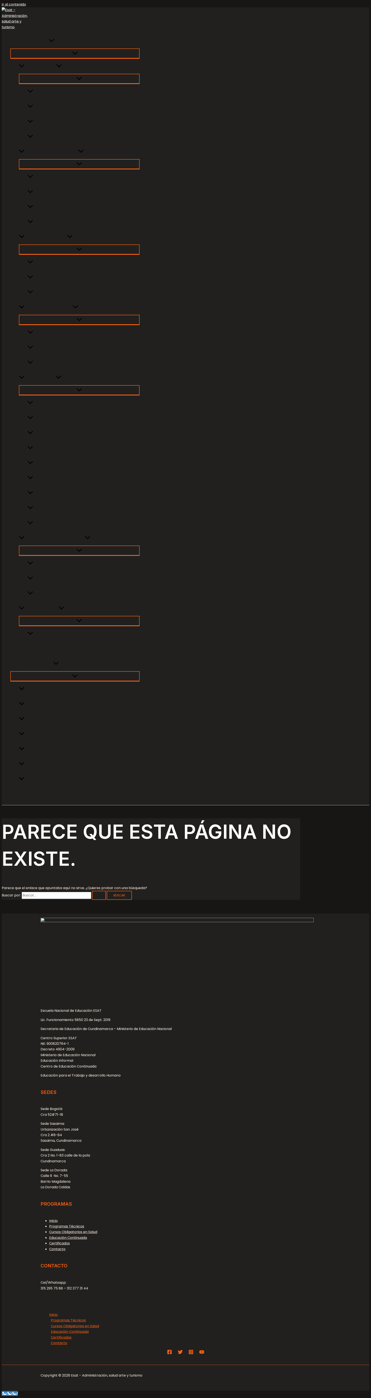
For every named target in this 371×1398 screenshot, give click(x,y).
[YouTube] (201, 1353)
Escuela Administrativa (45, 237)
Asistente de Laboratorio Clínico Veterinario (73, 478)
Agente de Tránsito (51, 277)
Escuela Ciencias (40, 377)
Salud (29, 779)
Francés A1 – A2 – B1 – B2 (55, 578)
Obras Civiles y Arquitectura (59, 433)
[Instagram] (191, 1353)
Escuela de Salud (40, 66)
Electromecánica (49, 508)
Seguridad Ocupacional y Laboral (64, 106)
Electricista (43, 493)
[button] (51, 40)
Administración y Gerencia (49, 734)
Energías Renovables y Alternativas (65, 463)
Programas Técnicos (29, 41)
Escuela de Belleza (41, 608)
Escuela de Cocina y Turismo (51, 151)
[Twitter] (180, 1353)
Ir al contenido (14, 4)
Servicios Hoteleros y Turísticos (61, 176)
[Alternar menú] (75, 53)
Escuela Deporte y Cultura (48, 307)
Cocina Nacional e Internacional (63, 192)
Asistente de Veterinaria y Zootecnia (67, 418)
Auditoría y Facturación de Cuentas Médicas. (75, 262)
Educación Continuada (31, 663)
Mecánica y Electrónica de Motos (64, 523)
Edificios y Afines (39, 749)
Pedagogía (34, 719)
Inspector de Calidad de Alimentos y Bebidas (75, 222)
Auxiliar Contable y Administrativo (64, 292)
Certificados (59, 1243)
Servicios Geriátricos (52, 91)
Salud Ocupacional (42, 689)
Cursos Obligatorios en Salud (37, 648)
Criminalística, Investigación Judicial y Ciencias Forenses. (86, 448)
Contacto (19, 794)
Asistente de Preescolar (55, 593)
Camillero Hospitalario (53, 136)
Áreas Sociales (38, 704)
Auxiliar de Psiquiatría (53, 121)
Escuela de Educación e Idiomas (54, 538)
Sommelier (43, 207)
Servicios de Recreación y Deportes (66, 362)
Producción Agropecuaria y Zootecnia (68, 403)
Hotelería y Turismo (42, 764)
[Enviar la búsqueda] (99, 895)
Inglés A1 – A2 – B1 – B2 (53, 563)
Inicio (53, 1220)
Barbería (41, 633)
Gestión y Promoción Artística (60, 347)
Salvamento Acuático (53, 332)
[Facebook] (169, 1353)
